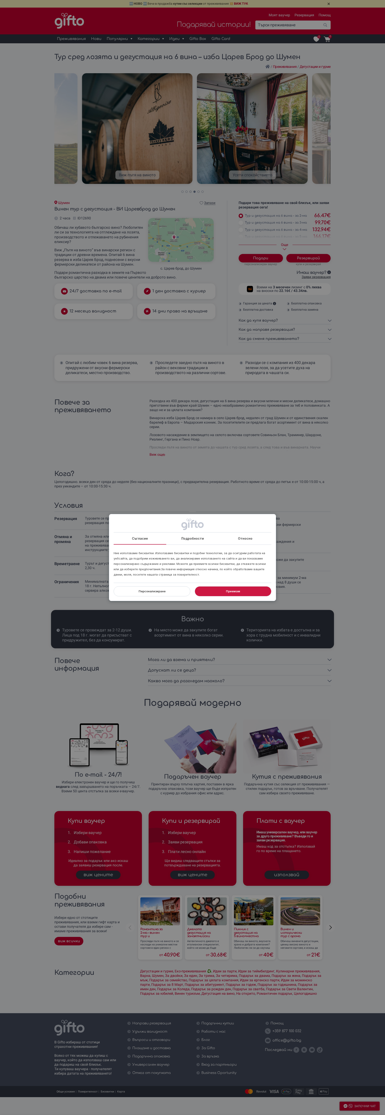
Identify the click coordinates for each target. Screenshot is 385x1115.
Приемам (233, 591)
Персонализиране (152, 591)
